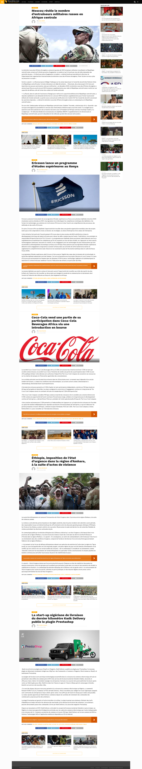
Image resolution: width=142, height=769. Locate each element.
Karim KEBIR (42, 20)
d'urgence (46, 574)
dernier (40, 724)
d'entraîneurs (47, 123)
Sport (51, 1)
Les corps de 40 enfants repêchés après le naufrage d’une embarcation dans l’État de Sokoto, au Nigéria (58, 598)
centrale (40, 123)
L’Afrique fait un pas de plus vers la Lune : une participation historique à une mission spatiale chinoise (84, 442)
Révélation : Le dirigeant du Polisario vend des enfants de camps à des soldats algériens (33, 442)
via (82, 418)
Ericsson (40, 278)
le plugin (61, 724)
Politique (30, 1)
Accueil (24, 1)
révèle (70, 123)
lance (48, 278)
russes (74, 123)
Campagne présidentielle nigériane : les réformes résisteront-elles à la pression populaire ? (32, 748)
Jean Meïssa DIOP (43, 169)
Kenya (45, 278)
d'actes (35, 574)
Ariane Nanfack (42, 331)
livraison (67, 724)
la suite (72, 574)
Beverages (39, 418)
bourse (45, 418)
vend (79, 418)
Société (37, 1)
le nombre (54, 123)
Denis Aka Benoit (43, 468)
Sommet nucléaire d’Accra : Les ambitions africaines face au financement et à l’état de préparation (33, 598)
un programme (62, 278)
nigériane (72, 724)
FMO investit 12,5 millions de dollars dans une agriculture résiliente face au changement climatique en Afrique (58, 147)
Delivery (35, 724)
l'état (62, 574)
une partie (75, 418)
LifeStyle (57, 1)
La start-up (55, 724)
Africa (34, 418)
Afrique (35, 123)
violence (77, 574)
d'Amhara (39, 574)
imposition (57, 574)
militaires (60, 123)
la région (67, 574)
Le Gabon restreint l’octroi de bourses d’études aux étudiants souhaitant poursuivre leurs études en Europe (83, 301)
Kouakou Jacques (43, 625)
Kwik (50, 724)
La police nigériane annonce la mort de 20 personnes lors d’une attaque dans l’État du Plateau (85, 748)
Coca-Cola (50, 418)
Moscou (66, 123)
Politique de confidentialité (116, 767)
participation (57, 418)
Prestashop (79, 724)
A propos (97, 767)
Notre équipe (104, 767)
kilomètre (45, 724)
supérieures (54, 278)
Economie (44, 1)
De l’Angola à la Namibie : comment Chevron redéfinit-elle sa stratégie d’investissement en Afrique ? (31, 147)
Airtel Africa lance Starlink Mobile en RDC (58, 440)
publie (85, 724)
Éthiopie (51, 574)
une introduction (67, 418)
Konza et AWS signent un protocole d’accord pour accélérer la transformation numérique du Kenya (58, 301)
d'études (35, 278)
